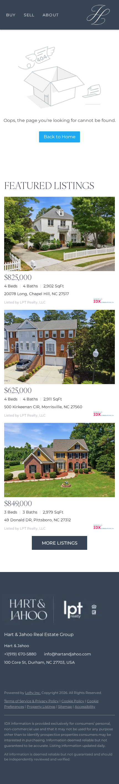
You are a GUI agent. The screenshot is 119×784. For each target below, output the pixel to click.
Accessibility (85, 706)
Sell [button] (29, 14)
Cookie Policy (72, 701)
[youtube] (41, 675)
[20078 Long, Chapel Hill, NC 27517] (59, 234)
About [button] (51, 14)
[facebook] (8, 675)
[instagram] (30, 675)
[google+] (52, 675)
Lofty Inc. (33, 693)
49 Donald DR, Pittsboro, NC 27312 (37, 519)
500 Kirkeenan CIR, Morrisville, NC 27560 (43, 406)
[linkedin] (19, 675)
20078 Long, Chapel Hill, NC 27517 (36, 293)
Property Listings (41, 706)
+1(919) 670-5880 (20, 654)
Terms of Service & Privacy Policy (31, 701)
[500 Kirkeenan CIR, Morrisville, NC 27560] (59, 347)
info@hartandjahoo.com (67, 654)
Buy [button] (10, 14)
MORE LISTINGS (59, 543)
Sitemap (65, 706)
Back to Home (60, 136)
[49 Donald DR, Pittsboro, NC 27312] (59, 460)
